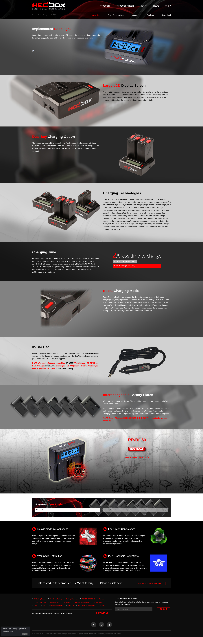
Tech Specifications (116, 15)
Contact (101, 599)
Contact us (102, 613)
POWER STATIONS (88, 599)
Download (166, 15)
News (44, 605)
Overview (96, 15)
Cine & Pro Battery (56, 599)
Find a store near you (137, 457)
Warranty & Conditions (82, 602)
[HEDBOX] (48, 6)
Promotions (66, 602)
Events (36, 605)
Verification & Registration (86, 605)
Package (150, 15)
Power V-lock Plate (40, 602)
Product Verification (56, 605)
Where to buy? (99, 602)
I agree (25, 634)
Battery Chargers (43, 15)
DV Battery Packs (39, 599)
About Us (71, 605)
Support (135, 15)
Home (34, 15)
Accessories (54, 602)
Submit (163, 609)
